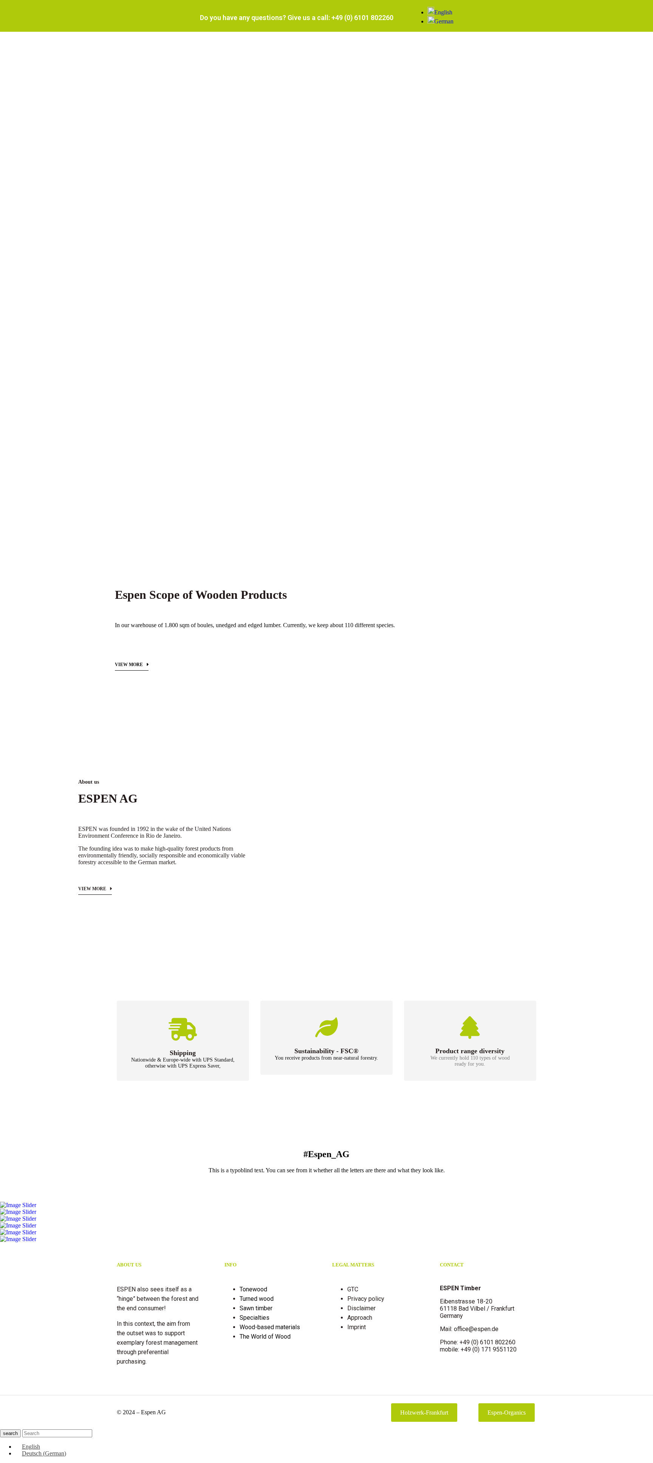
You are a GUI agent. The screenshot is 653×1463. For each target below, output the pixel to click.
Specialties (254, 1317)
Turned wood (257, 1298)
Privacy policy (365, 1298)
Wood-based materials (270, 1327)
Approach (359, 1317)
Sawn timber (256, 1308)
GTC (352, 1289)
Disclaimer (361, 1308)
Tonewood (253, 1289)
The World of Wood (265, 1336)
